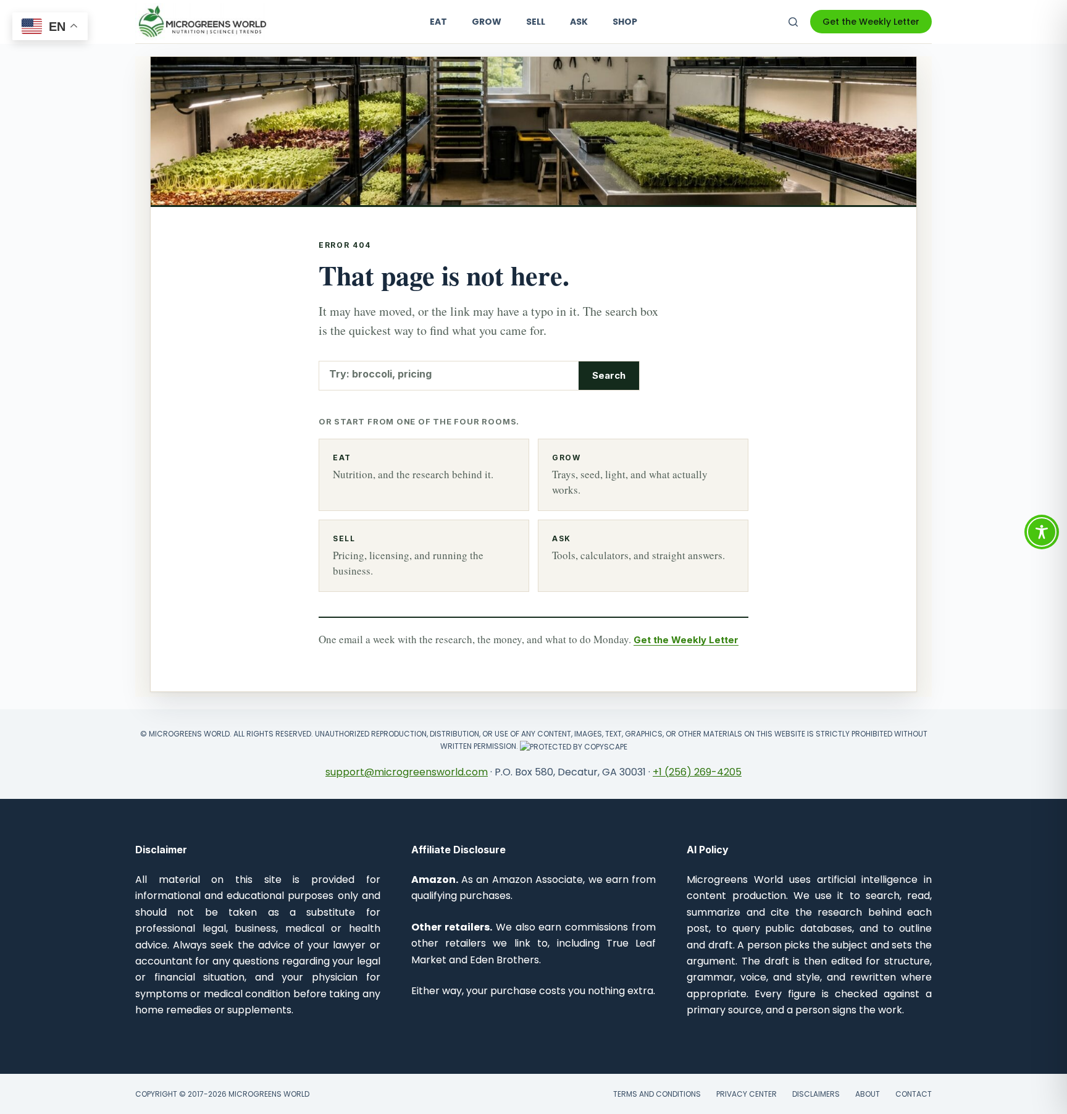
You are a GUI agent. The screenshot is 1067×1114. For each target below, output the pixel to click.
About (867, 1094)
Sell (535, 21)
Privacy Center (746, 1094)
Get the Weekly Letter (870, 21)
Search (609, 375)
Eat (438, 21)
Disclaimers (816, 1094)
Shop (625, 21)
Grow (486, 21)
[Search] (793, 22)
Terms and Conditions (657, 1094)
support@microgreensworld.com (406, 772)
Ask (579, 21)
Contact (913, 1094)
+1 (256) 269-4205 (697, 772)
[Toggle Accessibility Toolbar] (1042, 532)
